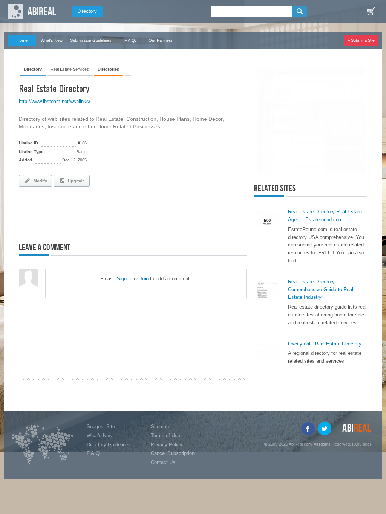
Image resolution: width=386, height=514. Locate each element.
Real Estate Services (70, 69)
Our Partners (161, 40)
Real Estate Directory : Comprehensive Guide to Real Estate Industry (320, 289)
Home (22, 40)
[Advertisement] (107, 213)
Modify (39, 181)
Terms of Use (165, 435)
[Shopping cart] (371, 11)
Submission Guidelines (91, 40)
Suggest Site (101, 426)
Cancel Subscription (173, 453)
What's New (52, 40)
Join (144, 278)
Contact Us (163, 462)
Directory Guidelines (109, 444)
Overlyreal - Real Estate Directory (324, 344)
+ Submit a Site (361, 40)
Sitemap (160, 426)
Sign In (124, 278)
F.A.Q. (130, 40)
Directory (87, 11)
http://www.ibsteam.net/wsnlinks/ (54, 101)
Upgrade (75, 181)
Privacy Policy (166, 444)
